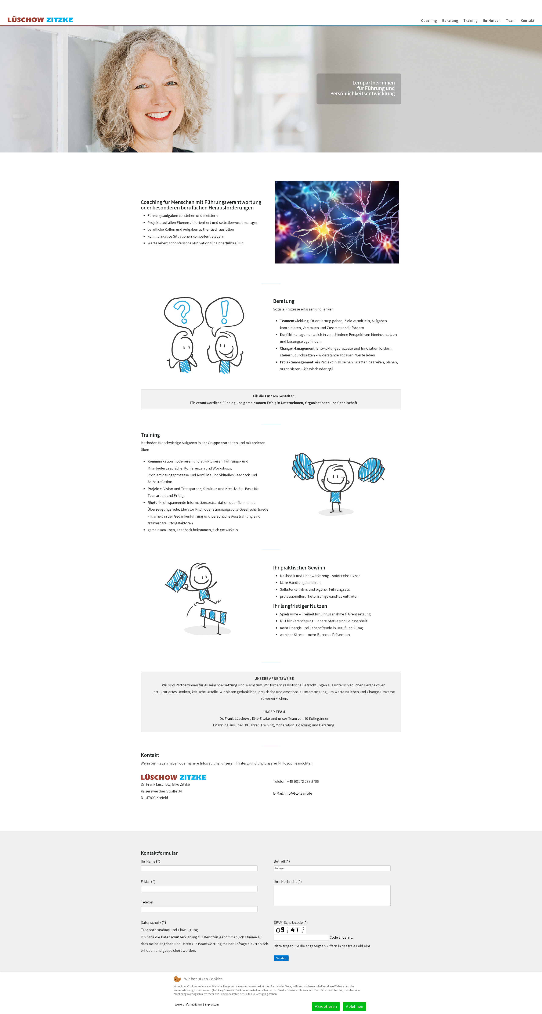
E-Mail (148, 881)
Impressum (212, 1004)
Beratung (450, 20)
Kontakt (528, 20)
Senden (281, 958)
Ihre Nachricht (288, 881)
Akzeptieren (326, 1006)
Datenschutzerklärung (179, 937)
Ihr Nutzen (492, 20)
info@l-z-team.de (298, 793)
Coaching (429, 20)
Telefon (147, 902)
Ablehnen (354, 1006)
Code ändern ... (342, 937)
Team (511, 20)
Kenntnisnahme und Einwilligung (171, 929)
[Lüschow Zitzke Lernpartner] (40, 19)
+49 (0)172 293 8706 (303, 781)
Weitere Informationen (188, 1004)
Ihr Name (150, 861)
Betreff (282, 861)
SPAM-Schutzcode (291, 922)
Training (470, 20)
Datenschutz (153, 922)
